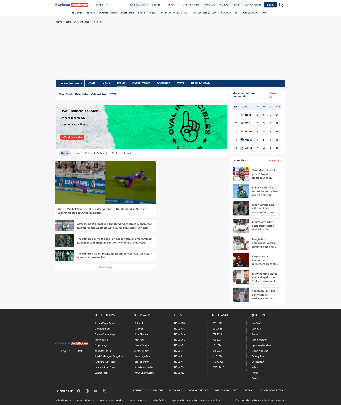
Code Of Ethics (159, 400)
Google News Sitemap (272, 390)
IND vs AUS (179, 328)
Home (65, 153)
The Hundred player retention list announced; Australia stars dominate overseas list (114, 255)
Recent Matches (259, 339)
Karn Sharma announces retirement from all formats (264, 260)
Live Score (257, 323)
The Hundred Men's (70, 83)
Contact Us (139, 390)
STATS (180, 83)
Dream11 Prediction (174, 12)
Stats (235, 4)
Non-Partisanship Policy (111, 400)
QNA (264, 12)
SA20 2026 (218, 361)
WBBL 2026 (218, 367)
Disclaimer (175, 390)
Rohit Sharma (141, 334)
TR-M (248, 114)
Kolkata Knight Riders (104, 323)
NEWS (106, 83)
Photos (210, 4)
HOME (91, 83)
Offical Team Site (72, 137)
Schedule (127, 12)
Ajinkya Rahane (142, 350)
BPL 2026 (217, 350)
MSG (247, 123)
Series (255, 334)
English (100, 4)
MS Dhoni (139, 328)
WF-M (248, 148)
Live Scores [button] (137, 4)
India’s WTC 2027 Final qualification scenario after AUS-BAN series (264, 225)
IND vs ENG (179, 339)
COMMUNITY (250, 12)
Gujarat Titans (101, 372)
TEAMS (121, 83)
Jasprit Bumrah (141, 361)
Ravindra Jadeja (142, 356)
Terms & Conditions (210, 400)
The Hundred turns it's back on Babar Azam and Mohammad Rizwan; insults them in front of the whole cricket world (114, 240)
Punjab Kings (100, 345)
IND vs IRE (179, 372)
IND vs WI (178, 361)
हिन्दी (80, 351)
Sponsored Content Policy (184, 400)
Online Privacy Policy (226, 390)
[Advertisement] (170, 52)
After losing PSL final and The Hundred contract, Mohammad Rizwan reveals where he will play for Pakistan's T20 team (114, 225)
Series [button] (156, 4)
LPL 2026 (217, 345)
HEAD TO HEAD (200, 83)
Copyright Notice (198, 390)
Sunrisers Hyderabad (104, 361)
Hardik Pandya (141, 345)
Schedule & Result (96, 153)
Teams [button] (172, 4)
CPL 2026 (217, 334)
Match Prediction (205, 12)
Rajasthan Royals (102, 350)
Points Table (108, 12)
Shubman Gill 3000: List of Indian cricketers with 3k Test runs (263, 294)
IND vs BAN (179, 334)
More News (105, 267)
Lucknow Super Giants (105, 367)
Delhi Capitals (101, 339)
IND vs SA (178, 350)
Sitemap (249, 390)
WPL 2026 (217, 323)
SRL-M (248, 131)
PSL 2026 (217, 339)
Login (270, 4)
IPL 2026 (77, 12)
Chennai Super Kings (104, 334)
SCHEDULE (163, 83)
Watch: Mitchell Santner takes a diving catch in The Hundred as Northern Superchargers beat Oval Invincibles (102, 210)
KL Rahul (138, 323)
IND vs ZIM (179, 367)
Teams (91, 12)
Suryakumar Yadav (143, 367)
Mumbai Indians (102, 328)
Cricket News (192, 4)
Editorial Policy (63, 400)
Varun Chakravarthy (144, 372)
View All (273, 95)
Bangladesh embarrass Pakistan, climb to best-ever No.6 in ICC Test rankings (264, 243)
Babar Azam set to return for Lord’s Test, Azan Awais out (265, 191)
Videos (223, 4)
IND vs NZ (178, 345)
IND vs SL (178, 356)
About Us (157, 390)
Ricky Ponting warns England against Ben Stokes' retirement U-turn (265, 277)
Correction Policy (137, 400)
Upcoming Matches (261, 345)
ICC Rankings (252, 4)
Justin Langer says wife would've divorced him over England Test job (263, 208)
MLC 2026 (218, 356)
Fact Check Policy (85, 400)
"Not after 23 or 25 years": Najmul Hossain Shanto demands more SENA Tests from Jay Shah (265, 174)
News (153, 12)
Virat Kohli (139, 339)
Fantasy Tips (229, 12)
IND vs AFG (179, 323)
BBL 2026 (217, 328)
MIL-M (249, 139)
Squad (127, 153)
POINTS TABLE (141, 83)
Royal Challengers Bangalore (108, 356)
